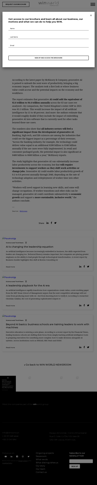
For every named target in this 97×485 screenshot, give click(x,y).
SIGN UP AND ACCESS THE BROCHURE (48, 58)
